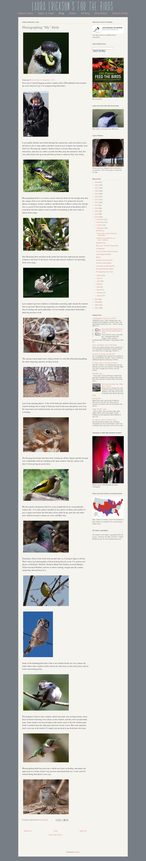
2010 (96, 299)
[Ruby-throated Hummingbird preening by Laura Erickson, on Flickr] (46, 710)
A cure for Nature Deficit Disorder (107, 251)
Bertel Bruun (100, 230)
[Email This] (57, 820)
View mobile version (55, 835)
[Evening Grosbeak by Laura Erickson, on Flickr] (46, 501)
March (99, 290)
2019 (96, 194)
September (100, 228)
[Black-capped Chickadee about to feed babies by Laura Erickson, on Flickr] (46, 74)
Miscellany (101, 13)
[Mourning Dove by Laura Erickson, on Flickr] (46, 298)
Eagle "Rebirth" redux (99, 409)
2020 (96, 191)
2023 (96, 182)
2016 (96, 202)
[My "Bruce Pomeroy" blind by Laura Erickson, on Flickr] (46, 397)
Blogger (76, 852)
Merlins (98, 257)
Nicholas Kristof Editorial (104, 260)
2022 (96, 185)
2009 (96, 302)
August (99, 275)
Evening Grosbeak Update (104, 269)
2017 (96, 199)
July (98, 278)
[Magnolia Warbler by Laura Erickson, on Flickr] (46, 192)
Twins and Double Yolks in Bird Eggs (104, 345)
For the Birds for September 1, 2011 (43, 80)
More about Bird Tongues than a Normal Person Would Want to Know (112, 330)
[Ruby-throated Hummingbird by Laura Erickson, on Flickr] (46, 762)
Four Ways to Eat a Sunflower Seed (104, 420)
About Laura (26, 13)
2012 (96, 214)
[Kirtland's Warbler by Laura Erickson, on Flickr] (46, 606)
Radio (73, 13)
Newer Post (28, 831)
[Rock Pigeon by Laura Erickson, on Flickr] (46, 552)
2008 (96, 305)
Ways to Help (46, 13)
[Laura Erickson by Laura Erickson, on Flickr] (36, 137)
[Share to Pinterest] (67, 820)
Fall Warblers (100, 249)
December (100, 219)
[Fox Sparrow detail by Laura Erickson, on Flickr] (46, 452)
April (98, 287)
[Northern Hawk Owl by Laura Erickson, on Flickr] (38, 657)
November (100, 222)
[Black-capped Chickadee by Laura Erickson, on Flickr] (46, 352)
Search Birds (120, 13)
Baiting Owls (96, 398)
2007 (96, 308)
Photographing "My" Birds (104, 272)
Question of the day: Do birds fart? (103, 354)
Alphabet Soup (101, 243)
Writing (85, 13)
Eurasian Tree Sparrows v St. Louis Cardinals (106, 239)
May (98, 284)
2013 (96, 211)
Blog (62, 13)
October (99, 225)
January (99, 296)
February (100, 293)
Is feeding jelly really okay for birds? (104, 318)
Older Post (83, 831)
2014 (96, 208)
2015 (96, 205)
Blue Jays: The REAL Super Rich (107, 246)
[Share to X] (62, 820)
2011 (96, 217)
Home (56, 831)
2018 (96, 196)
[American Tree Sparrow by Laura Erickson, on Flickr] (46, 814)
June (98, 281)
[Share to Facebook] (64, 820)
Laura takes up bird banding (105, 266)
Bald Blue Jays (97, 373)
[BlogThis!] (59, 820)
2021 (96, 188)
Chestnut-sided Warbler (103, 263)
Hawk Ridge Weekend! (103, 254)
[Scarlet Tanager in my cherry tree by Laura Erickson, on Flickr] (46, 251)
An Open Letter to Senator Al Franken (104, 363)
